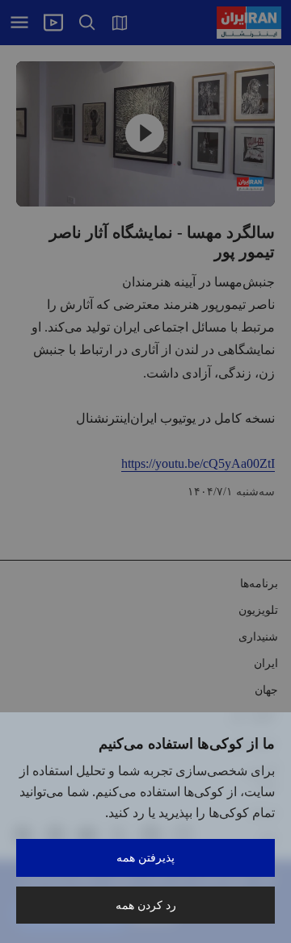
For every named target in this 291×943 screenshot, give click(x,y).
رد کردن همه (146, 904)
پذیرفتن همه (145, 857)
